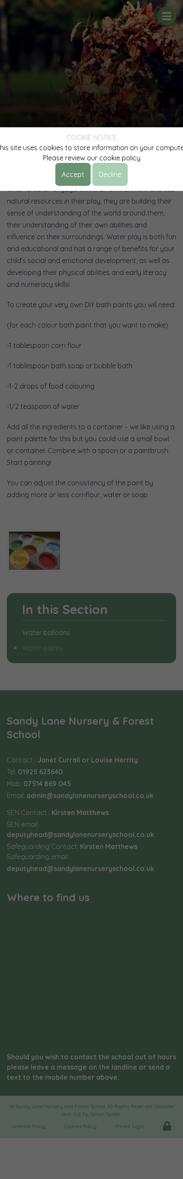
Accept (73, 174)
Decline (110, 174)
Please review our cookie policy (91, 158)
